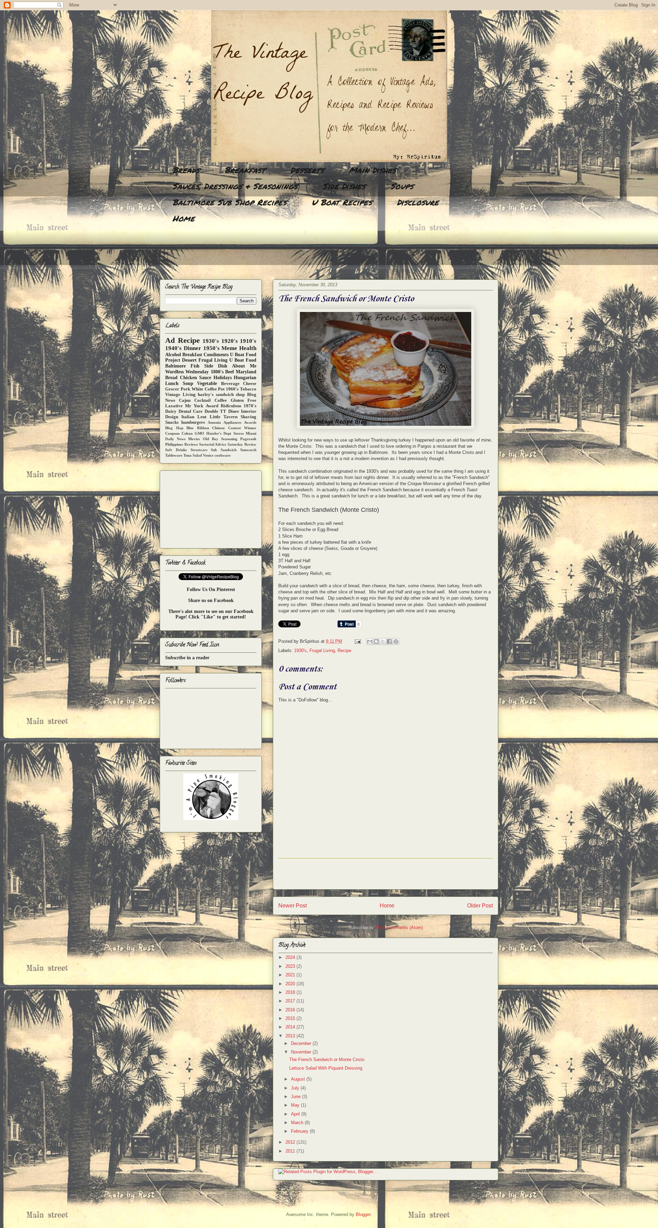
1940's (173, 348)
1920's (229, 341)
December (302, 1043)
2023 (290, 966)
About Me (244, 366)
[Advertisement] (284, 252)
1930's (300, 650)
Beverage (230, 383)
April (296, 1114)
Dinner (192, 348)
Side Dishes (343, 186)
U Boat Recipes (342, 202)
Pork (185, 389)
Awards (250, 422)
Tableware (173, 455)
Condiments (216, 354)
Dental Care (191, 411)
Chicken (188, 377)
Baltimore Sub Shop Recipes (229, 202)
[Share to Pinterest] (395, 641)
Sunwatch (248, 450)
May (296, 1105)
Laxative (174, 406)
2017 (290, 1000)
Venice (208, 455)
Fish (195, 366)
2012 (290, 1142)
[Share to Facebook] (389, 641)
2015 (290, 1018)
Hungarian (245, 377)
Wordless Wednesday (187, 371)
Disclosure (418, 202)
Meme (229, 348)
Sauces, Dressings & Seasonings (234, 186)
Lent (201, 416)
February (300, 1131)
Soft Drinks (176, 450)
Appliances (232, 422)
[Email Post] (357, 641)
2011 (290, 1151)
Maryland (246, 371)
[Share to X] (382, 641)
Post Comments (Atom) (399, 927)
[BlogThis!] (376, 641)
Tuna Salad (192, 455)
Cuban (187, 433)
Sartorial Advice (213, 444)
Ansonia (214, 422)
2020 (290, 983)
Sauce (205, 377)
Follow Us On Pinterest (211, 589)
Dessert (189, 360)
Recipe (344, 650)
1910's (248, 341)
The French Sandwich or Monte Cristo (326, 1059)
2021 (290, 974)
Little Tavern (223, 416)
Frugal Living (322, 650)
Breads (185, 170)
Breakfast (244, 170)
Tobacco (248, 389)
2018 (290, 992)
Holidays (223, 377)
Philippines (174, 444)
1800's (217, 371)
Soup (188, 383)
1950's (211, 348)
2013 (290, 1035)
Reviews (191, 444)
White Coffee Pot (208, 389)
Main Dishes (372, 170)
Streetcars (199, 450)
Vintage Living (180, 394)
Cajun (185, 400)
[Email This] (369, 641)
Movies (194, 439)
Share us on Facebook (211, 600)
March (298, 1122)
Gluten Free (243, 400)
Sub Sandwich (223, 450)
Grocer (172, 389)
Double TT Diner (222, 411)
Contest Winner (242, 428)
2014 (290, 1027)
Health (247, 348)
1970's (250, 406)
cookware (223, 455)
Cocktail (202, 400)
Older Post (480, 905)
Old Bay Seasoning (220, 439)
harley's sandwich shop (221, 394)
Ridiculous (231, 406)
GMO (199, 433)
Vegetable (207, 383)
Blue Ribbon (197, 428)
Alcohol (173, 354)
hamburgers (193, 422)
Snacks (172, 422)
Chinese (218, 428)
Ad (170, 340)
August (298, 1079)
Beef (229, 371)
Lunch (172, 383)
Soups (401, 186)
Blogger (363, 1214)
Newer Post (292, 905)
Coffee (221, 400)
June (296, 1096)
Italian (187, 416)
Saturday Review (242, 444)
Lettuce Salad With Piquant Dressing (325, 1068)
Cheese (249, 383)
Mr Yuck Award (201, 406)
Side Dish (215, 366)
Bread (171, 377)
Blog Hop (174, 428)
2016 (290, 1009)
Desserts (307, 170)
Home (183, 218)
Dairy (170, 411)
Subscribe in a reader (187, 657)
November (302, 1052)
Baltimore (175, 366)
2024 (290, 957)
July (296, 1088)
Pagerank (248, 439)
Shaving (248, 416)
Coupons (172, 433)
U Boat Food (242, 360)
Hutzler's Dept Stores (225, 433)
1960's (232, 389)
